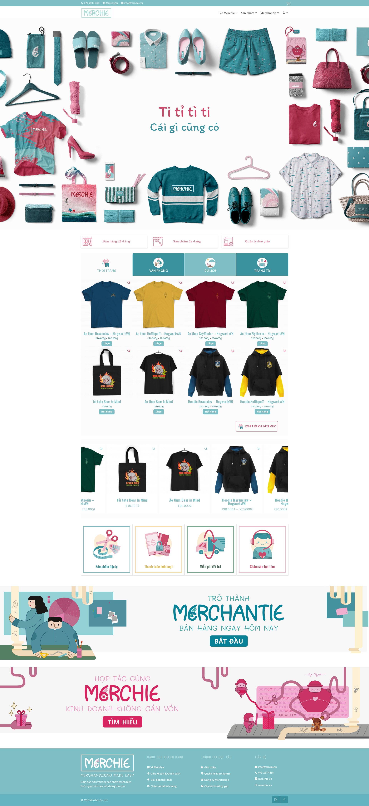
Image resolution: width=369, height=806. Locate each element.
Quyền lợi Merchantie (217, 773)
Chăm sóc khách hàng (163, 786)
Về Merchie (157, 767)
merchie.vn (265, 778)
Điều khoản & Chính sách (165, 773)
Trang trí (262, 271)
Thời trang (106, 271)
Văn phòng (158, 271)
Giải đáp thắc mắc (161, 779)
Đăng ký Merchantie (216, 779)
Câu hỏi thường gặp (216, 786)
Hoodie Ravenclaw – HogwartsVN (132, 501)
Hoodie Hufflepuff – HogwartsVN (184, 501)
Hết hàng (106, 411)
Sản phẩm (247, 13)
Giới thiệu (210, 767)
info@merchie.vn (267, 767)
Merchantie (268, 13)
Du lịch (210, 271)
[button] (283, 480)
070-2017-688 (266, 772)
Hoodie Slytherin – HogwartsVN (236, 501)
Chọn (107, 343)
